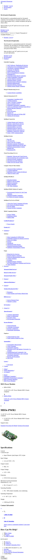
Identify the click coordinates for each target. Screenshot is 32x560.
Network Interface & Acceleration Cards (17, 158)
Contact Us (8, 543)
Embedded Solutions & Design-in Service (18, 238)
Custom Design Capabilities (14, 92)
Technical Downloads (23, 425)
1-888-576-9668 (9, 536)
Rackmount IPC (11, 150)
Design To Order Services (10, 272)
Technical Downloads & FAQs (11, 288)
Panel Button (4, 31)
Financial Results (11, 325)
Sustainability (7, 341)
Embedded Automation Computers (16, 105)
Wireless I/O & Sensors (13, 115)
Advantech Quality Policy (10, 275)
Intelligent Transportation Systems (16, 147)
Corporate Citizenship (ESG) (12, 545)
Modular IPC (10, 148)
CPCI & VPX (11, 141)
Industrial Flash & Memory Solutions (16, 81)
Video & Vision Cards (13, 173)
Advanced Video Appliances (14, 169)
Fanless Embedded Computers (15, 77)
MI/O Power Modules (9, 381)
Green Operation (11, 346)
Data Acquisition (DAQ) (13, 103)
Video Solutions (11, 264)
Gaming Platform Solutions (14, 78)
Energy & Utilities (12, 240)
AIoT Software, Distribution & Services (17, 65)
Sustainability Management (14, 344)
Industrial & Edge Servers (14, 244)
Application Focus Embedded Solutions (17, 66)
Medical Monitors (11, 184)
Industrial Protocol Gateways (14, 128)
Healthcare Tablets (12, 216)
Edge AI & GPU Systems (14, 142)
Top (3, 556)
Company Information (13, 314)
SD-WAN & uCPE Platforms (14, 161)
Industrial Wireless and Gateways (15, 130)
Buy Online (8, 533)
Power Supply (11, 224)
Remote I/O (10, 112)
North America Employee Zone (15, 338)
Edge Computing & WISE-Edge (15, 237)
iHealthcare (10, 243)
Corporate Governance (13, 327)
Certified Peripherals (9, 220)
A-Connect (7, 372)
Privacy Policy (7, 550)
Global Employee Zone (13, 336)
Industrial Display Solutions (14, 261)
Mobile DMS (10, 217)
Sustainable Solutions (12, 347)
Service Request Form (13, 300)
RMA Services (7, 296)
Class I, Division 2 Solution (14, 102)
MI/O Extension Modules (10, 379)
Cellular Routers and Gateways (15, 122)
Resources (10, 292)
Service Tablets (11, 214)
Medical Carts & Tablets (13, 181)
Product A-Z (7, 227)
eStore (5, 369)
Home (5, 375)
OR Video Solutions (12, 186)
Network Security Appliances (14, 159)
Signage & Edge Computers (14, 208)
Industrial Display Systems (14, 80)
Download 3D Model (11, 425)
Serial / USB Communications (15, 133)
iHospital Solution (12, 180)
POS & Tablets (11, 206)
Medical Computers (12, 183)
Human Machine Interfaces (14, 108)
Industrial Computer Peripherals (15, 144)
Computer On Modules (13, 69)
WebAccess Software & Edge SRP (16, 114)
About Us (6, 308)
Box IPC (9, 139)
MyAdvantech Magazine (13, 319)
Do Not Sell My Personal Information (13, 552)
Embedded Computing (10, 376)
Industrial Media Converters (14, 127)
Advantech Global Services (10, 269)
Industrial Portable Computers (15, 195)
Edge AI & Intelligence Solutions (15, 72)
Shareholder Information (13, 330)
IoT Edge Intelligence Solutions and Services (19, 263)
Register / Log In (8, 37)
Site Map (6, 549)
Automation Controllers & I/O (15, 99)
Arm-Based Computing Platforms (16, 68)
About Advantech (8, 311)
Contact (6, 366)
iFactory (9, 241)
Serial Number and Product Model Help (17, 293)
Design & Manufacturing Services (16, 257)
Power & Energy (11, 111)
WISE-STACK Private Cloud (15, 162)
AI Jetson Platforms (12, 170)
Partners (6, 279)
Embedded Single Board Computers (16, 75)
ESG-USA (10, 358)
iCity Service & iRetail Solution (15, 205)
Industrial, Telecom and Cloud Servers (17, 156)
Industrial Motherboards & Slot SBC (16, 145)
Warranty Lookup (11, 301)
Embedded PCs (11, 74)
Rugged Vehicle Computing (14, 255)
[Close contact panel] (1, 508)
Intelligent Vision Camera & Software (17, 172)
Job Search (10, 364)
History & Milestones (12, 316)
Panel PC (9, 109)
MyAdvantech (7, 7)
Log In (11, 6)
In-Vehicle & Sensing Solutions (15, 197)
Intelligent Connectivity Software (15, 131)
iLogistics (9, 260)
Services (6, 266)
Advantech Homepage (6, 1)
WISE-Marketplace (9, 370)
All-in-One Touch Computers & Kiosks (17, 203)
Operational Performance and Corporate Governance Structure (17, 354)
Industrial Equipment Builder (14, 246)
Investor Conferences (12, 328)
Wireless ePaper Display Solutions (16, 86)
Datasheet (3, 425)
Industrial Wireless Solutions (14, 84)
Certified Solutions (12, 100)
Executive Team (11, 317)
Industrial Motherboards (13, 83)
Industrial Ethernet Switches (14, 125)
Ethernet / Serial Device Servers (15, 124)
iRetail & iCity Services (13, 254)
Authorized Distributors (9, 282)
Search (5, 9)
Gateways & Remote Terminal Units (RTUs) (18, 106)
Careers (6, 361)
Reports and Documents (13, 356)
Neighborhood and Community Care (16, 352)
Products (6, 58)
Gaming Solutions (12, 258)
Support (6, 285)
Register (6, 6)
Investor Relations (8, 322)
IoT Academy (7, 304)
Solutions (6, 230)
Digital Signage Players (13, 71)
